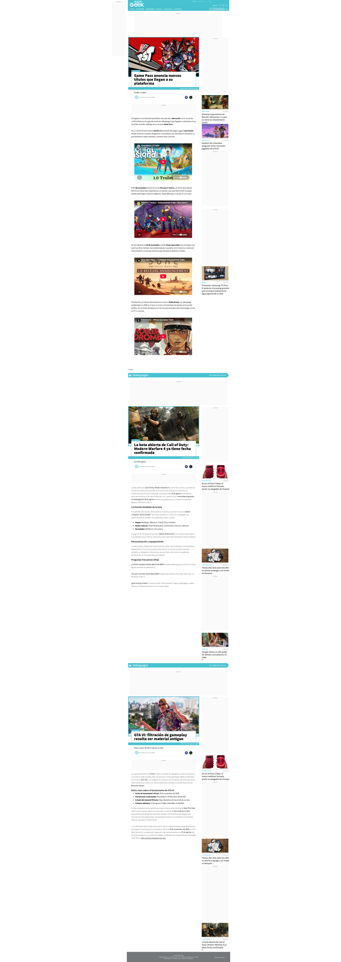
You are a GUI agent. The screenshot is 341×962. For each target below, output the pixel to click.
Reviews (159, 9)
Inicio (132, 9)
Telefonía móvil (206, 480)
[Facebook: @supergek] (220, 5)
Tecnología (140, 9)
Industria (205, 649)
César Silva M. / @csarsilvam (147, 97)
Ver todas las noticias (217, 375)
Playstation (205, 111)
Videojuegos (150, 9)
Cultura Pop (168, 9)
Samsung (204, 282)
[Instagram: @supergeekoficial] (223, 5)
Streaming (178, 9)
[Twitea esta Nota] (190, 97)
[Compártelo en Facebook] (186, 97)
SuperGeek (181, 955)
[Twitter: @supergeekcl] (226, 5)
